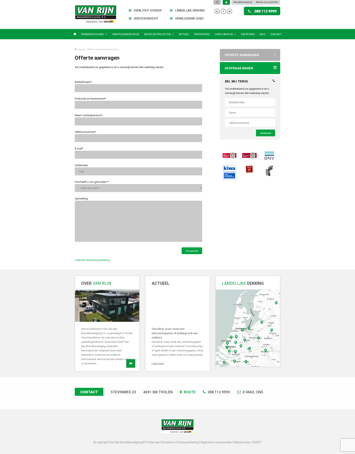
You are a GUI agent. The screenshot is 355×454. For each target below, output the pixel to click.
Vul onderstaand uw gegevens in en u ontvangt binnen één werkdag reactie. (247, 91)
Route (189, 392)
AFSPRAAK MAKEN (239, 68)
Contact (276, 34)
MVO (262, 34)
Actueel (184, 34)
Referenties (202, 34)
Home (81, 49)
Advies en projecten (267, 2)
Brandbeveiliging (243, 2)
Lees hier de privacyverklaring (92, 260)
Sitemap (153, 442)
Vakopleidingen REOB (125, 34)
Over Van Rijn (224, 34)
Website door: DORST (248, 442)
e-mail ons (252, 392)
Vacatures (248, 34)
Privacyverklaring (187, 442)
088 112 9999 (265, 11)
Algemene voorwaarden (216, 442)
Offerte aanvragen (242, 55)
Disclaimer (168, 442)
